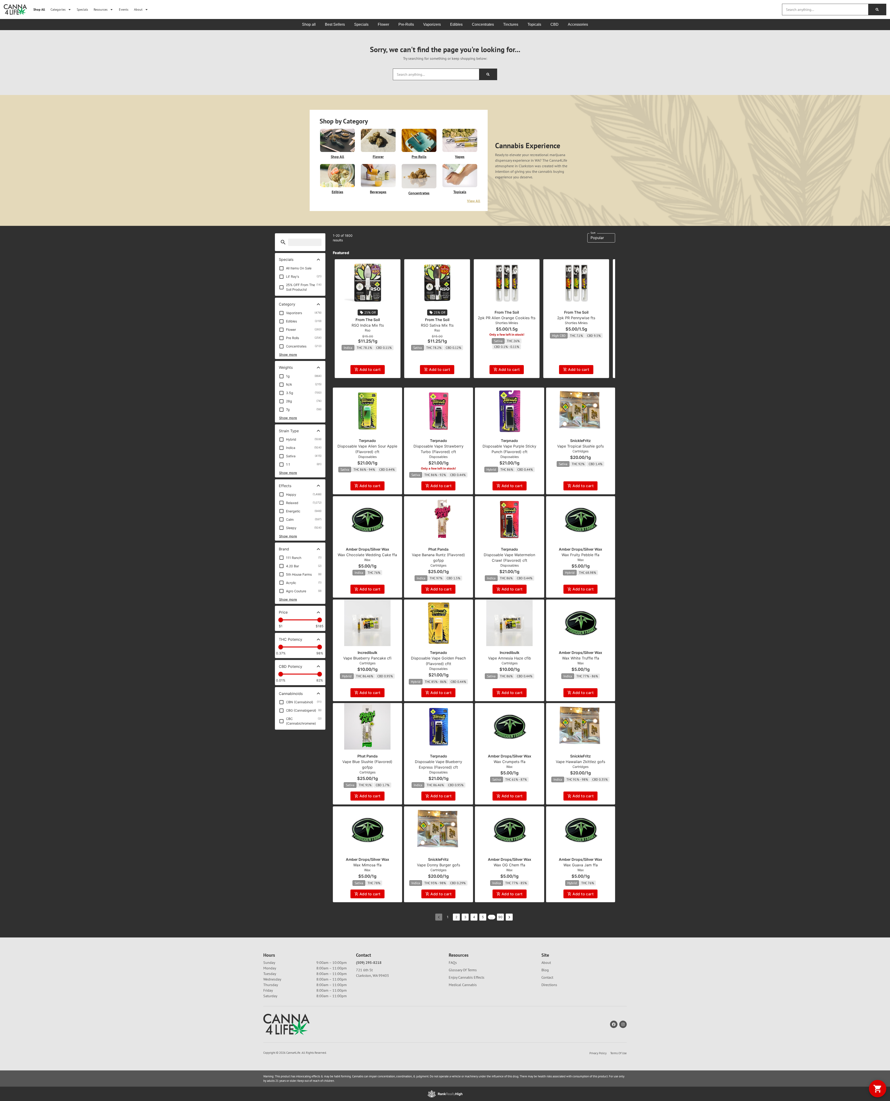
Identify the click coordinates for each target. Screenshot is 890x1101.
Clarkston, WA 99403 (372, 975)
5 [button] (483, 917)
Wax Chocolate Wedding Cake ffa (367, 554)
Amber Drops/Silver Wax (367, 549)
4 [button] (474, 917)
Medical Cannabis (463, 984)
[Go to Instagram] (623, 1024)
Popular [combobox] (597, 237)
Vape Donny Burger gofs (438, 865)
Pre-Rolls (419, 156)
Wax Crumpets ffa (509, 761)
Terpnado (367, 440)
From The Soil (368, 319)
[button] (283, 242)
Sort (593, 232)
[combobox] (825, 9)
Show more (288, 354)
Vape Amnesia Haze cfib (509, 658)
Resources (101, 9)
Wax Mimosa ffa (367, 865)
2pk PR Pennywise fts (576, 317)
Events (123, 9)
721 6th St (364, 970)
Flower (378, 156)
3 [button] (465, 917)
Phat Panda (438, 549)
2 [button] (456, 917)
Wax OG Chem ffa (509, 865)
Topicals (459, 191)
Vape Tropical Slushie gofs (580, 446)
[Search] (877, 9)
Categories (58, 9)
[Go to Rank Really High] (445, 1093)
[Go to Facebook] (613, 1024)
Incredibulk (367, 652)
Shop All (39, 9)
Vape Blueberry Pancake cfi (367, 658)
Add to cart (370, 369)
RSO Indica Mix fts (368, 325)
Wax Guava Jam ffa (580, 865)
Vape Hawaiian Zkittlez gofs (580, 761)
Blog (545, 970)
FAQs (453, 962)
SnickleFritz (580, 440)
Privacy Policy (598, 1053)
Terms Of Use (618, 1053)
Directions (549, 984)
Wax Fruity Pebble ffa (580, 554)
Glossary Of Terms (463, 970)
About (138, 9)
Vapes (459, 156)
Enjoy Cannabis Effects (466, 977)
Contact (547, 977)
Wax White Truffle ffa (580, 658)
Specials (82, 9)
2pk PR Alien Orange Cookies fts (506, 317)
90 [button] (500, 917)
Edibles (337, 191)
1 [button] (447, 917)
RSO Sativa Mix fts (437, 325)
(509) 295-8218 (368, 962)
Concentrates (418, 193)
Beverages (378, 191)
